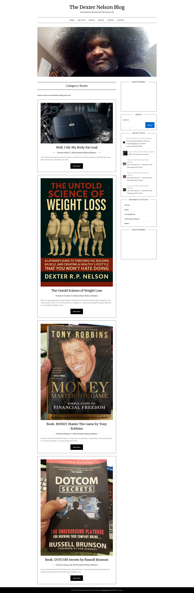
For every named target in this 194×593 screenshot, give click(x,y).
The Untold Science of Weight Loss (76, 290)
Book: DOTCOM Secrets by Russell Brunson (76, 560)
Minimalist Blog (105, 590)
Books (91, 20)
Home (71, 20)
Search (126, 120)
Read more (76, 166)
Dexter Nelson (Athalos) (87, 153)
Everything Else (129, 214)
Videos (101, 20)
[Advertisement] (138, 98)
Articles (81, 20)
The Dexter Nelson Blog (97, 7)
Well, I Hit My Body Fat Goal (77, 147)
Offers (110, 20)
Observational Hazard (131, 219)
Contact (121, 20)
